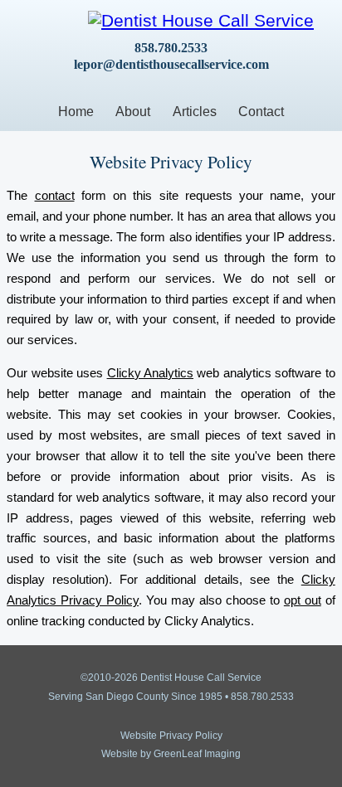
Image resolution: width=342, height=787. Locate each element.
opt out (302, 600)
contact (55, 195)
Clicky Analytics (150, 373)
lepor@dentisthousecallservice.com (171, 64)
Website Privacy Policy (171, 735)
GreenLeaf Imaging (197, 754)
